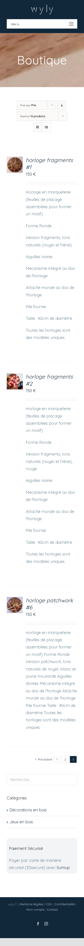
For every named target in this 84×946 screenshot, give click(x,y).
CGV (49, 904)
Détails (16, 166)
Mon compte (35, 909)
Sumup (63, 867)
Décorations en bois (28, 810)
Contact (52, 909)
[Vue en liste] (46, 127)
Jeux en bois (21, 821)
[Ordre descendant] (61, 105)
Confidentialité (64, 904)
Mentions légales (31, 904)
